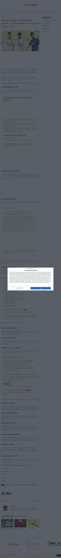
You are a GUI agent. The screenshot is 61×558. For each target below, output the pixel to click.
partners (15, 272)
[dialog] (30, 279)
